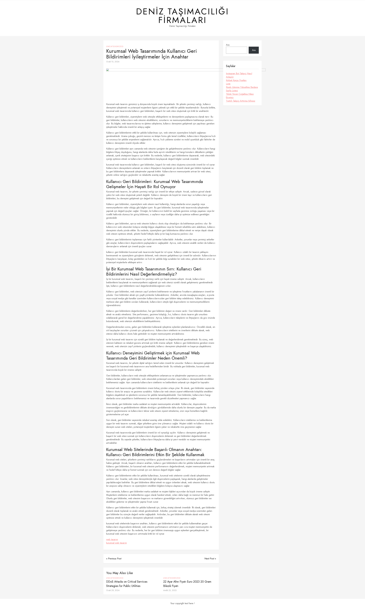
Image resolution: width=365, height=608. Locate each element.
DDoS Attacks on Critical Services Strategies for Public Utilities (126, 584)
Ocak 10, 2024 (112, 61)
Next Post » (210, 558)
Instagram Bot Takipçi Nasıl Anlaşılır (239, 75)
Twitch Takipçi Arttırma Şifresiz (240, 101)
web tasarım (112, 539)
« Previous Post (113, 558)
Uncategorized (114, 46)
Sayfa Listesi (232, 90)
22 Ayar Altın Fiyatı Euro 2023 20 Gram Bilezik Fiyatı (187, 584)
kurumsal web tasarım (116, 543)
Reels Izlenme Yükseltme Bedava (242, 87)
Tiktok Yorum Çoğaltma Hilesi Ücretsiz (240, 95)
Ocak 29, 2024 (112, 590)
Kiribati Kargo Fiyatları (236, 80)
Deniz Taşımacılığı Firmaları (182, 15)
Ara (227, 44)
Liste (228, 83)
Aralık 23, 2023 (170, 590)
